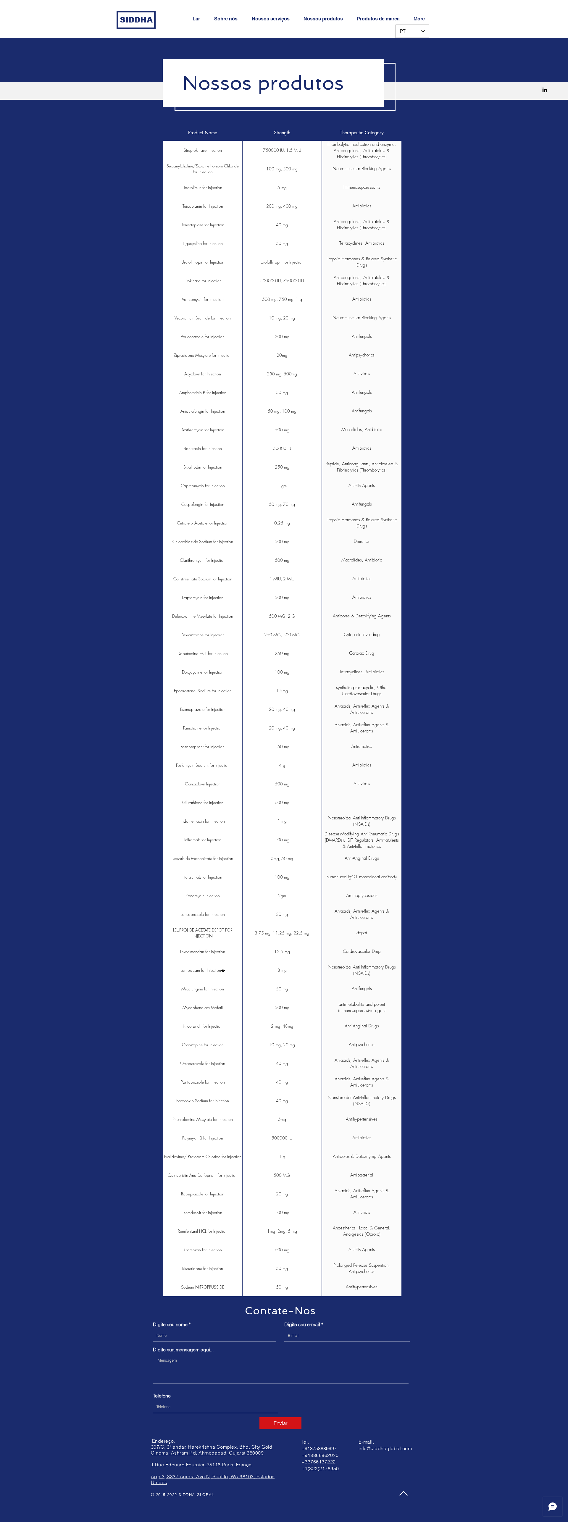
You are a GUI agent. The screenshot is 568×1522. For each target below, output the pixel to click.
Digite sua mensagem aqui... (183, 1349)
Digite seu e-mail (302, 1324)
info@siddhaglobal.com (385, 1448)
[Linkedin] (544, 89)
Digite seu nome (170, 1324)
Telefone (162, 1395)
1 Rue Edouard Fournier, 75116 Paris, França (201, 1465)
